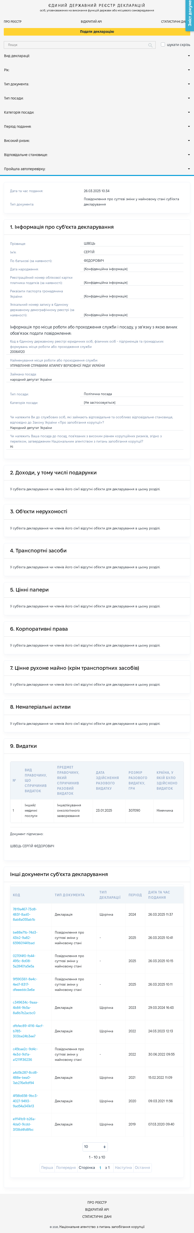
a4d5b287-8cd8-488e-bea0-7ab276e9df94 (25, 1078)
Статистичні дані (174, 21)
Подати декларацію (97, 32)
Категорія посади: (19, 112)
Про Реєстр (12, 21)
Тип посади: (13, 98)
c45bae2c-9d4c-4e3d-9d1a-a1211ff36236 (25, 1054)
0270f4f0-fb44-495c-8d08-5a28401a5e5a (24, 961)
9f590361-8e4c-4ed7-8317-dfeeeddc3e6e (25, 984)
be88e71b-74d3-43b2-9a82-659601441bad (25, 938)
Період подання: (17, 126)
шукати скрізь (178, 45)
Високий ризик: (17, 141)
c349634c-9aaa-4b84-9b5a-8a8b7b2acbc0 (25, 1007)
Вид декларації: (17, 56)
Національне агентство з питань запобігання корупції (101, 1226)
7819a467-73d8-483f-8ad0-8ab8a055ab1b (25, 914)
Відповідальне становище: (26, 155)
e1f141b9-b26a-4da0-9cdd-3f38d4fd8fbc (24, 1124)
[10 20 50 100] (95, 1146)
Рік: (6, 70)
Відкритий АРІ (91, 21)
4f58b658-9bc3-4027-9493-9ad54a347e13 (25, 1101)
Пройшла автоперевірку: (24, 169)
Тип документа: (16, 84)
